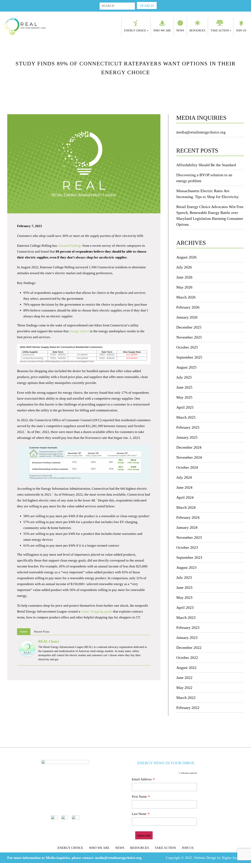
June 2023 (184, 587)
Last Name (141, 814)
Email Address (143, 779)
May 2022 (184, 687)
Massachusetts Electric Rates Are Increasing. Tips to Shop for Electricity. (207, 194)
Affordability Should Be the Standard (206, 165)
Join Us (241, 30)
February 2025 (187, 427)
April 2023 (185, 607)
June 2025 (184, 387)
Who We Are (162, 30)
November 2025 (189, 337)
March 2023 (186, 617)
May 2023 (184, 597)
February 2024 (187, 517)
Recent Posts (42, 631)
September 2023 (189, 557)
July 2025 (184, 377)
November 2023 (189, 537)
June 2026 (184, 277)
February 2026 (187, 307)
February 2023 (187, 627)
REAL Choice (48, 641)
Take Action (220, 30)
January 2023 (186, 637)
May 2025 (184, 397)
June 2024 (184, 487)
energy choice (79, 331)
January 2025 (186, 437)
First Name (141, 797)
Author (23, 631)
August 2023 (186, 567)
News (180, 30)
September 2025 (189, 357)
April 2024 (185, 497)
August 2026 (186, 257)
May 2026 (184, 287)
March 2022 (186, 697)
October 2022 (187, 657)
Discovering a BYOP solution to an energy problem (204, 178)
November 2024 (189, 457)
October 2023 (187, 547)
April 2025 (185, 407)
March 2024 (186, 507)
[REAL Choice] (27, 648)
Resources (197, 30)
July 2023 (184, 577)
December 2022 (188, 647)
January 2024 (186, 527)
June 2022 (184, 677)
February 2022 (187, 707)
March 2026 (186, 297)
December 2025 (188, 327)
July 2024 (184, 477)
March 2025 (186, 417)
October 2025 (187, 347)
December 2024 (188, 447)
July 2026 (184, 267)
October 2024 (187, 467)
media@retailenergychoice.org (201, 132)
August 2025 (186, 367)
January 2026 (186, 317)
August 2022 (186, 667)
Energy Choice (135, 30)
